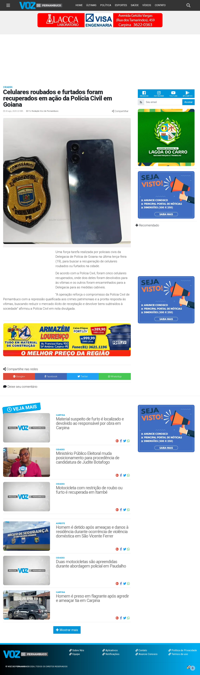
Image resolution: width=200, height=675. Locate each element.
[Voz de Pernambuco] (40, 5)
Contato (142, 650)
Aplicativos (111, 650)
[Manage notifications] (192, 668)
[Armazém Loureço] (67, 339)
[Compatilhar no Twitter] (124, 441)
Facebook (144, 96)
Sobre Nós (78, 650)
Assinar (188, 102)
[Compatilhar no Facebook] (120, 441)
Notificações (112, 654)
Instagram (159, 96)
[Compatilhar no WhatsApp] (128, 441)
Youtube (173, 96)
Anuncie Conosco (148, 654)
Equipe (76, 654)
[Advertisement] (100, 58)
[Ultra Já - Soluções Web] (189, 666)
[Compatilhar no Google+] (117, 441)
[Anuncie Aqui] (166, 194)
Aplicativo (187, 96)
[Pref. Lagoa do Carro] (166, 137)
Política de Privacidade (184, 650)
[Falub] (100, 19)
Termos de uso (179, 654)
